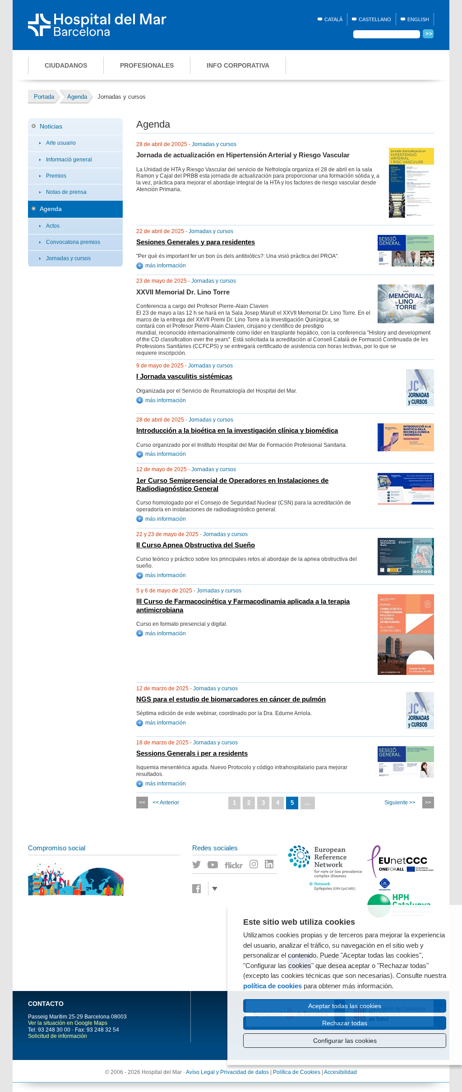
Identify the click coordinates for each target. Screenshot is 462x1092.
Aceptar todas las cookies (344, 1005)
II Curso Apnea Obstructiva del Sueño (195, 545)
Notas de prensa (66, 192)
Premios (56, 176)
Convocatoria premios (73, 242)
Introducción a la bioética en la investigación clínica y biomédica (237, 430)
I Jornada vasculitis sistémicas (184, 376)
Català (333, 19)
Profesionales (147, 65)
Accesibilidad (340, 1072)
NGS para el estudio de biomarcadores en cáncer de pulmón (231, 699)
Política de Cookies (296, 1072)
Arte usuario (61, 143)
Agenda (51, 208)
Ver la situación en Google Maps (67, 1023)
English (418, 19)
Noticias (51, 126)
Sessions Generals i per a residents (192, 753)
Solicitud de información (57, 1036)
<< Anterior (165, 802)
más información (165, 265)
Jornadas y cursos (68, 258)
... (307, 802)
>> (428, 802)
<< (142, 802)
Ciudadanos (66, 65)
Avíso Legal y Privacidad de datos (227, 1072)
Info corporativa (238, 65)
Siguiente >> (400, 802)
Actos (53, 226)
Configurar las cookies (345, 1040)
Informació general (69, 159)
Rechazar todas (344, 1023)
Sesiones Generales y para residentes (195, 242)
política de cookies (272, 986)
